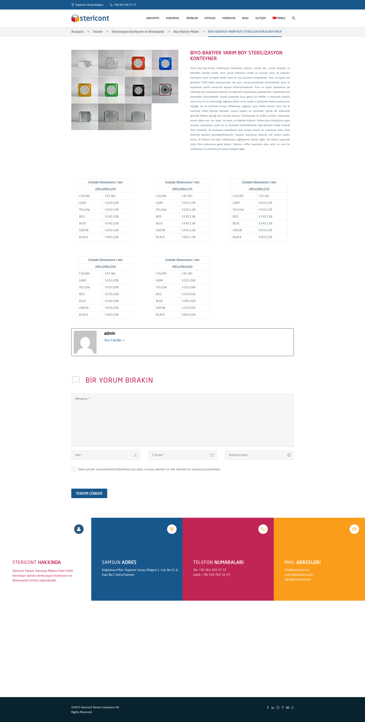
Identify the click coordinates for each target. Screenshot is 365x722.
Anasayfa (152, 18)
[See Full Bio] (123, 340)
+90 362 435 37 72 (125, 4)
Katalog (210, 18)
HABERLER (229, 18)
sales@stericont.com (297, 579)
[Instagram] (277, 707)
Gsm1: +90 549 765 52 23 (211, 574)
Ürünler (192, 18)
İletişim (261, 18)
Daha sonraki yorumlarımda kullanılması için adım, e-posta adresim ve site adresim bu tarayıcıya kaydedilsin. (149, 469)
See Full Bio (112, 340)
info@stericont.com (296, 570)
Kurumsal (172, 18)
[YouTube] (287, 707)
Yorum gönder (89, 493)
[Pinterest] (282, 707)
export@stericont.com (298, 574)
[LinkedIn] (272, 707)
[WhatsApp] (292, 707)
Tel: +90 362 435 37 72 (209, 570)
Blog (245, 18)
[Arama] (293, 18)
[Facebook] (267, 707)
